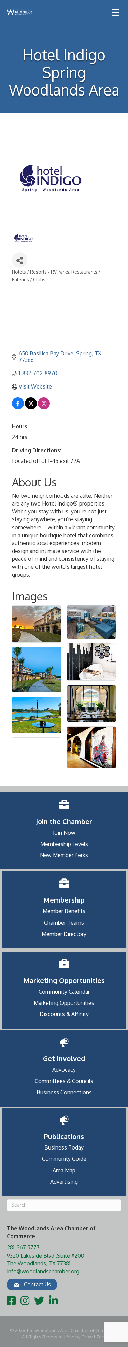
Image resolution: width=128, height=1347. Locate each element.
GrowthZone (94, 1336)
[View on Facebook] (18, 407)
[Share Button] (19, 260)
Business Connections (64, 1092)
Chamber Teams (64, 922)
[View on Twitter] (31, 407)
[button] (32, 1284)
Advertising (64, 1181)
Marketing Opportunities (64, 1002)
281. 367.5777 (23, 1247)
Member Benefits (64, 911)
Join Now (64, 832)
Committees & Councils (64, 1081)
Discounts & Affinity (64, 1014)
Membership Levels (64, 843)
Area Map (64, 1170)
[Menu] (115, 12)
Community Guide (64, 1158)
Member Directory (64, 934)
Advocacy (64, 1069)
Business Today (64, 1147)
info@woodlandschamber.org (43, 1271)
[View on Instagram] (44, 407)
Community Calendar (64, 991)
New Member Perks (64, 855)
